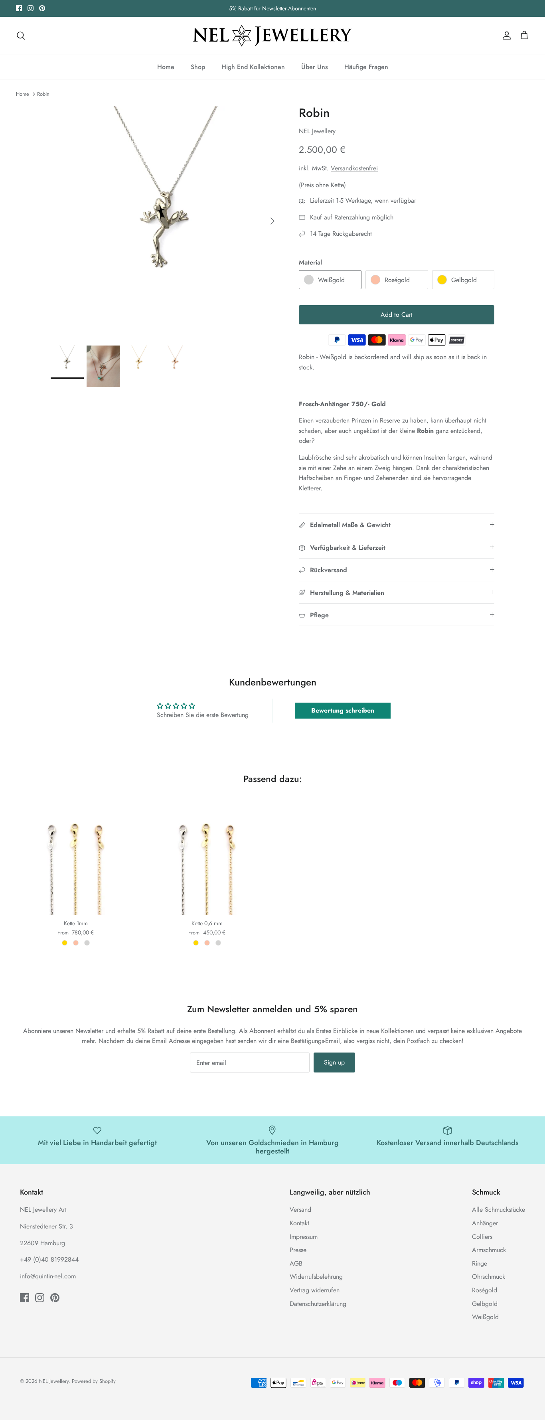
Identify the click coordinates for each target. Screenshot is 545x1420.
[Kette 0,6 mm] (207, 855)
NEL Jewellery (54, 1381)
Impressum (304, 1236)
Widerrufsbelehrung (316, 1276)
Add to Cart (397, 314)
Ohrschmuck (488, 1276)
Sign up (334, 1062)
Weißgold (485, 1316)
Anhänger (485, 1223)
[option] (166, 221)
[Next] (272, 221)
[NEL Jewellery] (272, 36)
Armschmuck (489, 1249)
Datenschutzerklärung (318, 1303)
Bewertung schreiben (342, 710)
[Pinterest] (42, 8)
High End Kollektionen (253, 66)
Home (165, 66)
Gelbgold (485, 1303)
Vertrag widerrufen (315, 1290)
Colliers (482, 1236)
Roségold (484, 1290)
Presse (298, 1249)
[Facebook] (19, 8)
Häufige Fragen (366, 66)
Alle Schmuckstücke (498, 1209)
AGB (296, 1263)
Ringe (479, 1263)
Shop (198, 66)
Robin (43, 93)
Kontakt (299, 1223)
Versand (300, 1209)
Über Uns (314, 66)
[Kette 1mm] (75, 855)
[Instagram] (31, 8)
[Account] (505, 35)
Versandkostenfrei (354, 168)
